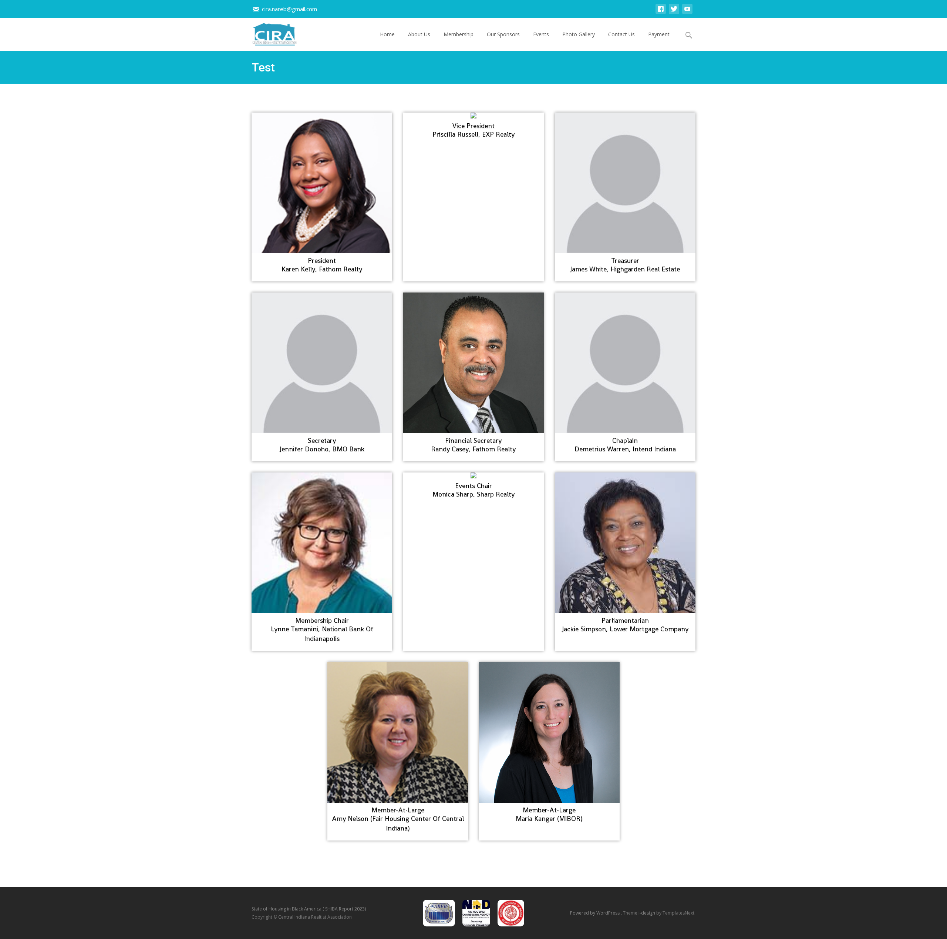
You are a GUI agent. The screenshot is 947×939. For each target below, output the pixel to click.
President (322, 260)
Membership (459, 34)
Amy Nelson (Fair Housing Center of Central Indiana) (398, 823)
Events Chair (473, 485)
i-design (647, 913)
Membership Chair (322, 620)
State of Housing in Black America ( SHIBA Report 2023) (309, 909)
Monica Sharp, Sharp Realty (473, 494)
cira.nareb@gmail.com (289, 9)
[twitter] (674, 12)
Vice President (473, 126)
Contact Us (621, 34)
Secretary (322, 440)
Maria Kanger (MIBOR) (549, 818)
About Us (419, 34)
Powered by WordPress (595, 913)
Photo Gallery (578, 34)
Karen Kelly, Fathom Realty (322, 269)
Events (541, 34)
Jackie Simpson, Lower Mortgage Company (625, 629)
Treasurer (625, 260)
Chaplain (625, 440)
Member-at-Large (397, 810)
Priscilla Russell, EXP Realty (473, 134)
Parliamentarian (625, 620)
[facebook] (661, 12)
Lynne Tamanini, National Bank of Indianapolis (322, 634)
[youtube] (687, 12)
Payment (659, 34)
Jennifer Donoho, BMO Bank (322, 449)
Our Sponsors (503, 34)
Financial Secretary (473, 440)
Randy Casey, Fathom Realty (473, 449)
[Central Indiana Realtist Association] (268, 32)
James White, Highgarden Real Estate (625, 269)
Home (387, 34)
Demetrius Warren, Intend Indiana (625, 449)
